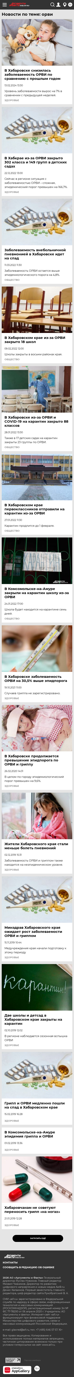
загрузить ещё (38, 1238)
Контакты (10, 1262)
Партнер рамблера (32, 1360)
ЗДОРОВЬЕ (11, 100)
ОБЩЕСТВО (12, 280)
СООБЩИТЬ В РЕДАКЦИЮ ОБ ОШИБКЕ (28, 1267)
